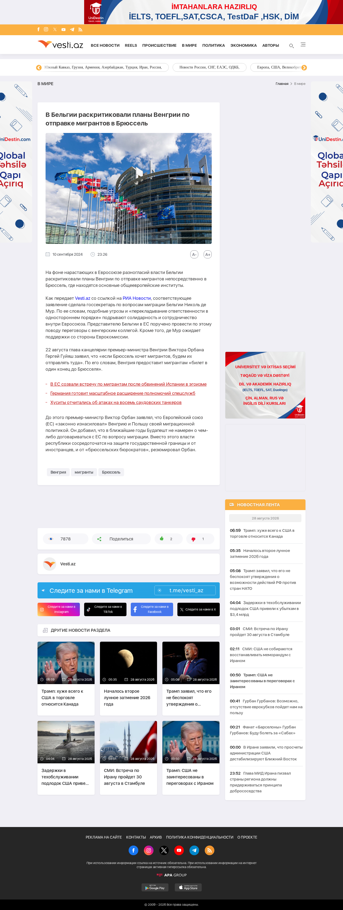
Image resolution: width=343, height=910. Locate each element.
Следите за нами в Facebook (155, 609)
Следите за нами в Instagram (61, 609)
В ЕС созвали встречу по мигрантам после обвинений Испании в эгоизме (128, 384)
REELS (131, 45)
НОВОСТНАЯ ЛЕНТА (258, 504)
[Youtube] (63, 29)
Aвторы (270, 45)
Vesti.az (82, 298)
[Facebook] (39, 29)
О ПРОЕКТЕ (247, 837)
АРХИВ (156, 837)
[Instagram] (46, 29)
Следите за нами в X (200, 609)
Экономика (243, 45)
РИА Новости (137, 298)
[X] (164, 851)
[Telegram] (72, 29)
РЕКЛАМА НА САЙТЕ (104, 837)
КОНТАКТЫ (136, 837)
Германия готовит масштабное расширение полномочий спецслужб (122, 393)
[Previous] (39, 68)
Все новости (105, 45)
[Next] (304, 68)
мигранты (84, 472)
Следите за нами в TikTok (108, 609)
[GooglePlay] (155, 887)
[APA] (171, 875)
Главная (282, 84)
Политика (213, 45)
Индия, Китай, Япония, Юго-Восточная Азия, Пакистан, (204, 67)
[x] (55, 29)
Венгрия (58, 472)
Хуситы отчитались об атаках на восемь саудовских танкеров (116, 402)
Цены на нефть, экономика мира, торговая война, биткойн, (92, 67)
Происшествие (159, 45)
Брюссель (111, 472)
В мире (189, 45)
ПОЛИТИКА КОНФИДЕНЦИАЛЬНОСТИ (199, 837)
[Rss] (80, 29)
